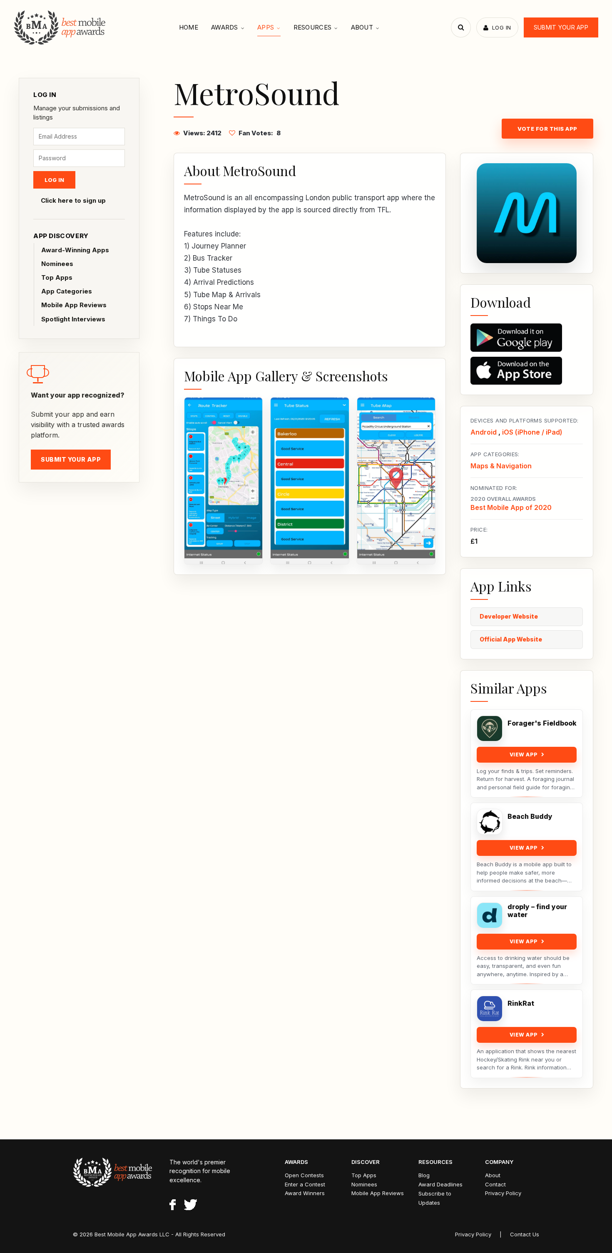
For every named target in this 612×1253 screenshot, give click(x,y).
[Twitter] (190, 1206)
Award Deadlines (440, 1184)
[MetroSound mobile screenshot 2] (309, 481)
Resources (313, 27)
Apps (265, 27)
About (362, 27)
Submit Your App (561, 27)
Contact (495, 1184)
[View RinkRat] (490, 1009)
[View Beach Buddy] (490, 822)
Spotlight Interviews (73, 319)
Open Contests (304, 1175)
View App (524, 754)
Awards (224, 27)
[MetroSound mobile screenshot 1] (223, 481)
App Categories (66, 291)
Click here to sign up (73, 200)
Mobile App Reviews (74, 305)
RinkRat (521, 1003)
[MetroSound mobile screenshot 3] (396, 481)
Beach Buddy (530, 816)
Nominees (57, 264)
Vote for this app (547, 128)
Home (188, 27)
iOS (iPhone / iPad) (532, 432)
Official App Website (511, 639)
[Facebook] (172, 1206)
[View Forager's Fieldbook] (490, 728)
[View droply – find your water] (490, 915)
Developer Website (509, 616)
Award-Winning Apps (75, 250)
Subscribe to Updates (434, 1198)
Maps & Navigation (501, 466)
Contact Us (524, 1234)
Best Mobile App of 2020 (511, 507)
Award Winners (305, 1193)
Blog (424, 1175)
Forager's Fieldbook (542, 723)
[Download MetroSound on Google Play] (526, 337)
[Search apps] (461, 27)
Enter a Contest (305, 1184)
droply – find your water (537, 911)
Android (483, 432)
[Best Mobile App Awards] (60, 27)
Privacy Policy (503, 1193)
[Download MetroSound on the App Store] (526, 371)
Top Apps (56, 277)
